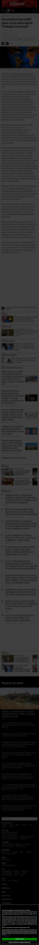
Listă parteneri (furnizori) (6, 935)
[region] (19, 925)
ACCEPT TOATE (19, 939)
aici (15, 921)
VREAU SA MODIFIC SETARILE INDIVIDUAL (19, 942)
